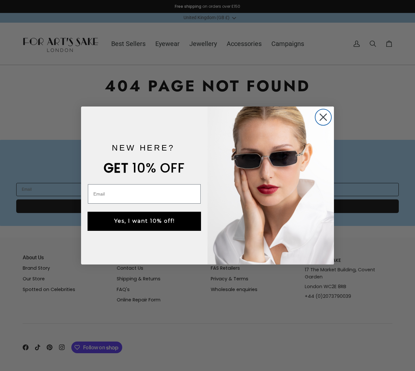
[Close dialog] (323, 117)
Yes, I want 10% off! (144, 221)
